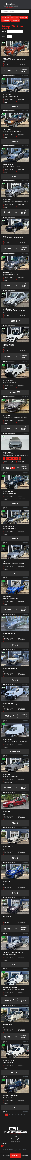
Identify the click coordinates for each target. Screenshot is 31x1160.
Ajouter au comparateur (9, 75)
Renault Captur (6, 20)
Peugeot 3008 (5, 17)
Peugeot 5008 (15, 20)
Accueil (15, 1136)
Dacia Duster (23, 17)
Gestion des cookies (16, 1141)
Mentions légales (15, 1139)
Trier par (4, 31)
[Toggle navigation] (28, 4)
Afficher (4, 37)
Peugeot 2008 (14, 17)
